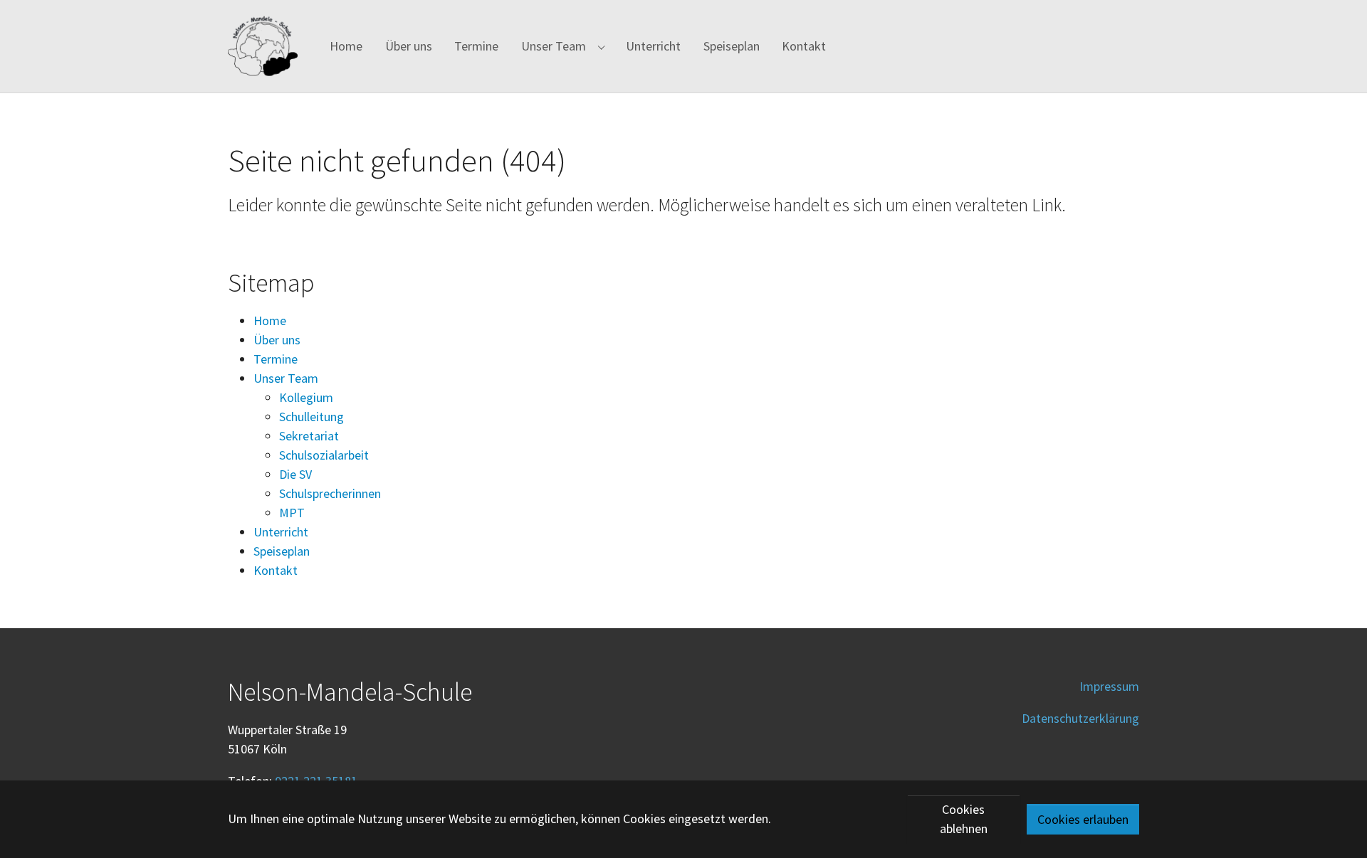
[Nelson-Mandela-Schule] (263, 46)
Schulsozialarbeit (324, 455)
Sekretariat (309, 436)
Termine (275, 359)
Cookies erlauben (1082, 819)
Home (269, 320)
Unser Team (285, 378)
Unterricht (280, 532)
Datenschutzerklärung (1080, 718)
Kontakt (275, 570)
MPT (292, 512)
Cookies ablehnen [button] (964, 819)
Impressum (1109, 686)
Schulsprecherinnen (330, 493)
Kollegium (306, 397)
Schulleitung (311, 416)
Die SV (295, 474)
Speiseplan (281, 551)
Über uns (276, 340)
